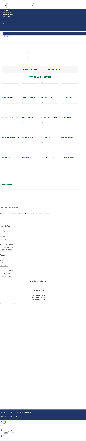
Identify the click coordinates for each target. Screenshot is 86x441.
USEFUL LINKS (6, 16)
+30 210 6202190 (7, 250)
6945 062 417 (56, 69)
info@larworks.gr (26, 69)
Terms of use (4, 416)
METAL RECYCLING (7, 12)
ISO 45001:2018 (38, 299)
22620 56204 (6, 276)
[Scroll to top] (1, 422)
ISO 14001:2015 (38, 297)
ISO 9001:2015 (38, 295)
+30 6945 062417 (8, 247)
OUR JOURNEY (6, 10)
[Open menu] (1, 33)
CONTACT (5, 19)
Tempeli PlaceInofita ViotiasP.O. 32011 (5, 263)
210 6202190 (46, 69)
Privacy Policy (14, 416)
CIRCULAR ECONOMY (8, 14)
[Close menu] (0, 425)
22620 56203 (37, 69)
